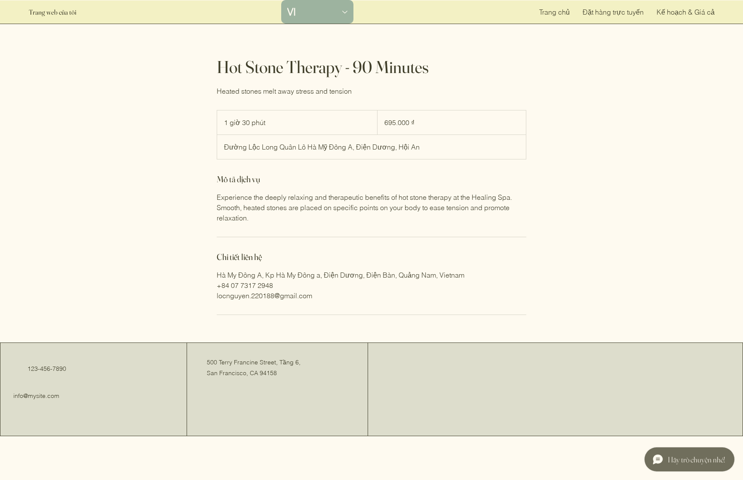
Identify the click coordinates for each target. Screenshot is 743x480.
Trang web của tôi (53, 12)
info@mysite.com (36, 396)
